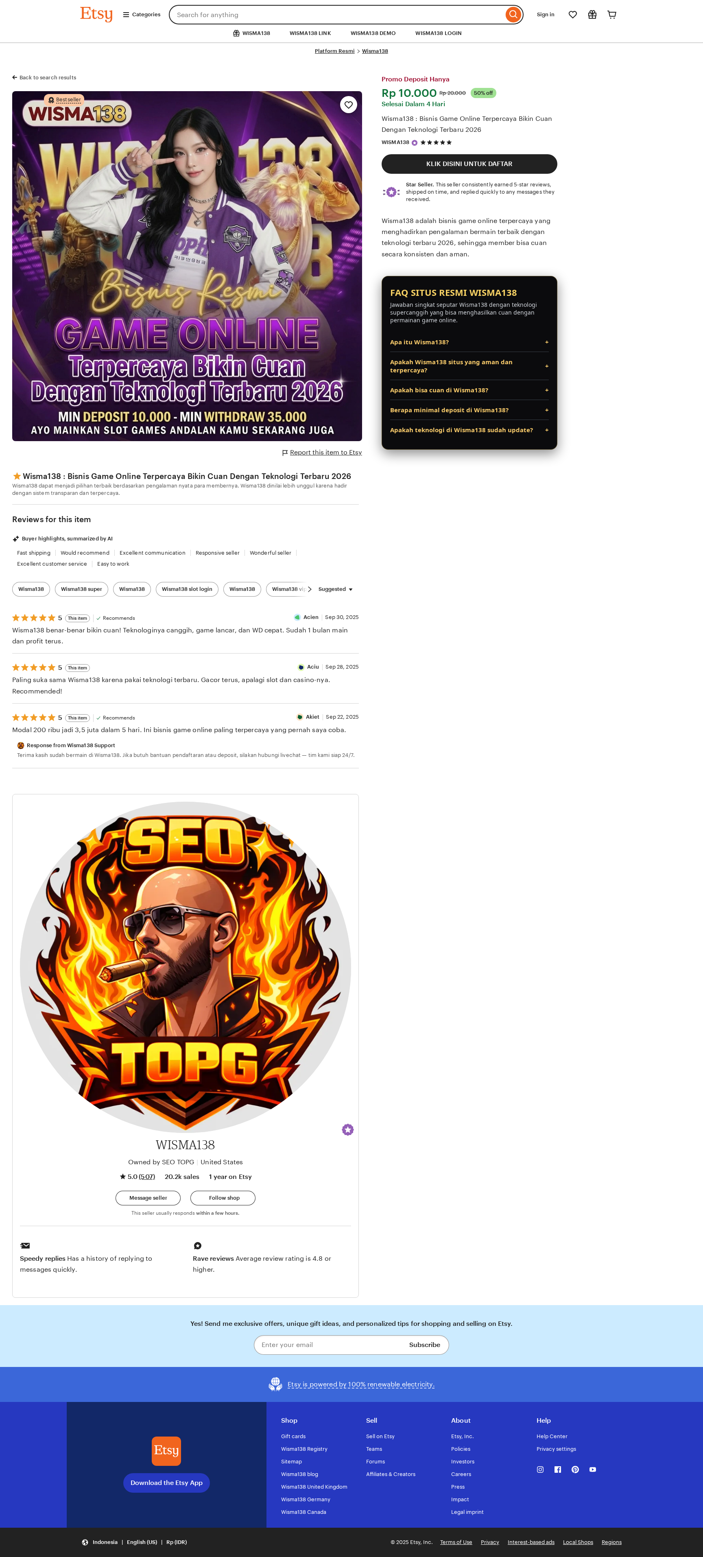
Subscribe (424, 1345)
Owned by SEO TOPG (161, 1162)
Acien (311, 617)
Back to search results (48, 77)
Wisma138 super (81, 589)
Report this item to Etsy (326, 452)
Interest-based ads (531, 1542)
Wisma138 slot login (187, 589)
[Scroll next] (309, 589)
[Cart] (612, 14)
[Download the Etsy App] (166, 1451)
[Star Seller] (414, 143)
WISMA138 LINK (310, 33)
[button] (348, 1129)
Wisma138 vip (289, 589)
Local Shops (578, 1542)
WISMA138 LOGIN (438, 33)
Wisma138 (375, 51)
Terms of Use (456, 1542)
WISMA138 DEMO (373, 33)
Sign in (546, 14)
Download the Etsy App (167, 1483)
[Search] (514, 14)
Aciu (313, 667)
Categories (146, 14)
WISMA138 (395, 142)
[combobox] (336, 14)
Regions (612, 1542)
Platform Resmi (335, 51)
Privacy (490, 1542)
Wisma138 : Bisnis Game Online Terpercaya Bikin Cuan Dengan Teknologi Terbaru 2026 (467, 124)
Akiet (313, 717)
